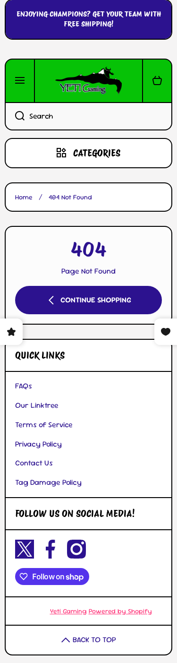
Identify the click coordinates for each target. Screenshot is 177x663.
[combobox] (88, 116)
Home (24, 197)
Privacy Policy (38, 444)
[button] (157, 81)
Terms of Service (44, 425)
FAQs (23, 386)
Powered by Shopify (120, 611)
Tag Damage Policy (48, 482)
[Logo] (88, 81)
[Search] (15, 116)
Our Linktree (37, 405)
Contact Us (34, 463)
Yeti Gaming (68, 611)
